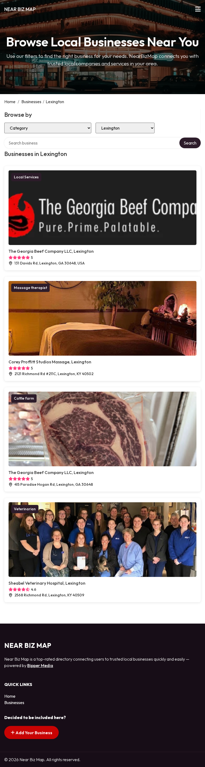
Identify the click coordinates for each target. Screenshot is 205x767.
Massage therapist (30, 287)
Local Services (26, 177)
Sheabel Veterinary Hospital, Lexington (47, 583)
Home (9, 101)
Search (190, 143)
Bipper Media (40, 665)
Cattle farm (24, 398)
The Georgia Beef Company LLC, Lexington (51, 251)
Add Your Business (33, 732)
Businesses (31, 101)
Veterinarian (25, 509)
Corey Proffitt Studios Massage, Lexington (50, 361)
